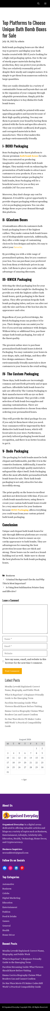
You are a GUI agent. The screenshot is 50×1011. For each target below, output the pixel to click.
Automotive (8, 884)
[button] (38, 3)
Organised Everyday (13, 824)
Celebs (5, 893)
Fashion (6, 911)
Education (7, 902)
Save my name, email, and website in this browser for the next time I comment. (25, 661)
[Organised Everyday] (7, 3)
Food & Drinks (9, 916)
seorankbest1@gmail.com (15, 852)
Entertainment (9, 907)
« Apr (24, 779)
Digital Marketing (11, 898)
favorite (18, 247)
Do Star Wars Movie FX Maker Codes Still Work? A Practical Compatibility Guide (23, 723)
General (6, 925)
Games (5, 921)
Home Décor (8, 935)
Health (5, 930)
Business (10, 575)
